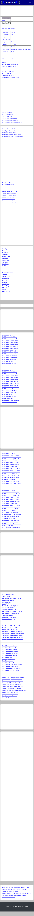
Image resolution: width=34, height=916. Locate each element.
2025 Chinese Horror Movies (10, 381)
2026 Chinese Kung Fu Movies (10, 350)
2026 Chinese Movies (8, 335)
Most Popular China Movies (9, 132)
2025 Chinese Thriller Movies (10, 390)
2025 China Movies (7, 394)
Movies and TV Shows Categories (17, 889)
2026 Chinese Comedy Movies (10, 340)
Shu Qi (4, 289)
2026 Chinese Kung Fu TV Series (11, 468)
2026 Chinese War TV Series (10, 474)
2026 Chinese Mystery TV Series (11, 470)
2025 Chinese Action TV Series (10, 492)
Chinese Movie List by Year (9, 193)
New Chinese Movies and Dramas (11, 887)
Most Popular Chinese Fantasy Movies (12, 635)
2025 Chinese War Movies (9, 392)
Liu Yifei (4, 274)
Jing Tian (4, 280)
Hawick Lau (5, 260)
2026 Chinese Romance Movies (10, 354)
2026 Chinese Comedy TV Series (11, 459)
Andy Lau (4, 262)
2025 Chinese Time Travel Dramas (11, 524)
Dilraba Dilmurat (7, 276)
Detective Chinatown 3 (8, 609)
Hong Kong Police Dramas (9, 696)
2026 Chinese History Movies (10, 346)
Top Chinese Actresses (8, 184)
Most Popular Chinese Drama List (11, 626)
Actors (3, 20)
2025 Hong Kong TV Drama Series (11, 514)
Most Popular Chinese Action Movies (12, 631)
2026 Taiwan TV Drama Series (10, 477)
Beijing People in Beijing (8, 77)
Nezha (4, 604)
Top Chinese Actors (7, 182)
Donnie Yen (5, 254)
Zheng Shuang (6, 291)
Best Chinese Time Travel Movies (11, 670)
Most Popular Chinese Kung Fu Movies (12, 639)
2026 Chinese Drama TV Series (10, 460)
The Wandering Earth (8, 606)
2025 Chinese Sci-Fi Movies (9, 389)
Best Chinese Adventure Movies (10, 647)
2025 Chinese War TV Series (10, 512)
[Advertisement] (16, 10)
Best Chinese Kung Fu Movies (10, 655)
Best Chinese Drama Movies (9, 118)
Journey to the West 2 (8, 64)
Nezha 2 (4, 596)
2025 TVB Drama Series (8, 518)
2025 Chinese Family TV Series (10, 499)
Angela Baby (5, 286)
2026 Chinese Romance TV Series (11, 472)
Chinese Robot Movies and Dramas (11, 688)
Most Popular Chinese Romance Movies (12, 136)
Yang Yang (5, 252)
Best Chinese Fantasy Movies (10, 651)
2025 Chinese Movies (8, 370)
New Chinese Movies (7, 895)
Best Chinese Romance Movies (10, 120)
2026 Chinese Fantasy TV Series (11, 464)
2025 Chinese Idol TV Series (9, 503)
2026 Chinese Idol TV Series (9, 466)
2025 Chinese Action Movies (9, 372)
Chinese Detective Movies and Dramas (12, 681)
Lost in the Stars (6, 619)
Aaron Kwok (5, 258)
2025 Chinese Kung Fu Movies (10, 383)
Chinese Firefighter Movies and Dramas (13, 682)
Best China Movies (7, 116)
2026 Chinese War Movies (9, 359)
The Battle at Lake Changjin (9, 598)
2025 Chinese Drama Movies (10, 377)
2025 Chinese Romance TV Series (11, 509)
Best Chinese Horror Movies (10, 653)
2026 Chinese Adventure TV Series (11, 457)
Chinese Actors (25, 887)
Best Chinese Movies (7, 114)
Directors (4, 889)
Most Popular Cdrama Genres (10, 629)
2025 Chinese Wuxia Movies (9, 402)
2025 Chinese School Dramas (10, 522)
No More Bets (6, 615)
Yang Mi (4, 282)
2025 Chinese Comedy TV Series (11, 495)
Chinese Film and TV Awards (10, 893)
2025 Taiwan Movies (7, 398)
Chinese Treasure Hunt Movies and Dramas (14, 690)
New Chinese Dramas (20, 895)
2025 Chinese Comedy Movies (10, 375)
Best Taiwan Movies (7, 661)
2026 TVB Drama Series (8, 479)
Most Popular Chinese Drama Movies (11, 134)
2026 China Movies (7, 361)
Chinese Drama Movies (8, 197)
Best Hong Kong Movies (8, 659)
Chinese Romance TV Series (9, 202)
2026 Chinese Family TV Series (10, 462)
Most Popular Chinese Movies (10, 131)
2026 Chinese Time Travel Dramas (11, 483)
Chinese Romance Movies (9, 200)
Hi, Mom (4, 602)
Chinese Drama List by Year (9, 195)
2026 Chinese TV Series (8, 453)
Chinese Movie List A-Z (8, 897)
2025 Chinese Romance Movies (10, 387)
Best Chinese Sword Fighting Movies (12, 664)
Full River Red (6, 607)
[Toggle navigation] (30, 2)
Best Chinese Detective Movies (10, 666)
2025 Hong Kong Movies (9, 396)
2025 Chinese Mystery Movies (10, 385)
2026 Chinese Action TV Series (10, 455)
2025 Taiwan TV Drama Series (10, 516)
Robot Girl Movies (7, 697)
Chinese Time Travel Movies (10, 692)
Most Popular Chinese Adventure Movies (13, 633)
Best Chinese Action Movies (9, 646)
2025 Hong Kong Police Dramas (11, 527)
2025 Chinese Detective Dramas (10, 520)
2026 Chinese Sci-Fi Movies (9, 355)
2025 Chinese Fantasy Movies (10, 379)
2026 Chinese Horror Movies (10, 348)
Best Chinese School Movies (9, 662)
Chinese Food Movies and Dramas (11, 684)
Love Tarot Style (6, 71)
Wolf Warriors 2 (6, 600)
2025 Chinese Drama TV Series (10, 497)
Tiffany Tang (5, 287)
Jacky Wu (5, 251)
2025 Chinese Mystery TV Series (11, 507)
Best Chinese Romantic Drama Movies (12, 122)
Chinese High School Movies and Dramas (13, 686)
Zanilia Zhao (5, 278)
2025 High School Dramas (9, 525)
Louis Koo (5, 266)
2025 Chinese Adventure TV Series (11, 494)
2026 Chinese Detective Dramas (10, 481)
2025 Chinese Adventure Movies (10, 374)
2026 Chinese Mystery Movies (10, 352)
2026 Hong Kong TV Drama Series (11, 475)
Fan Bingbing (5, 284)
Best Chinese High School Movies (11, 668)
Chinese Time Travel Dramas (10, 694)
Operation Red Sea (7, 617)
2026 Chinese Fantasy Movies (10, 344)
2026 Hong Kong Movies (9, 363)
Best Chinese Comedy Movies (10, 649)
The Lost (4, 73)
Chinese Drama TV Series (8, 199)
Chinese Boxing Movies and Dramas (12, 679)
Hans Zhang (5, 264)
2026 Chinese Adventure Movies (10, 338)
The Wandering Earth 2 (8, 613)
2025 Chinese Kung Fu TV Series (11, 505)
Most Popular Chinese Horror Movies (12, 637)
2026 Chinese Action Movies (9, 337)
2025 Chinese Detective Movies (10, 400)
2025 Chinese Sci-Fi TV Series (10, 510)
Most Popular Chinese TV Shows (11, 627)
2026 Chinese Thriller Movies (10, 357)
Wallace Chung (6, 256)
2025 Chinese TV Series (8, 490)
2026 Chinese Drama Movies (10, 342)
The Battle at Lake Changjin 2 (10, 611)
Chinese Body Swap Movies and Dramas (13, 677)
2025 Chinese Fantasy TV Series (11, 501)
